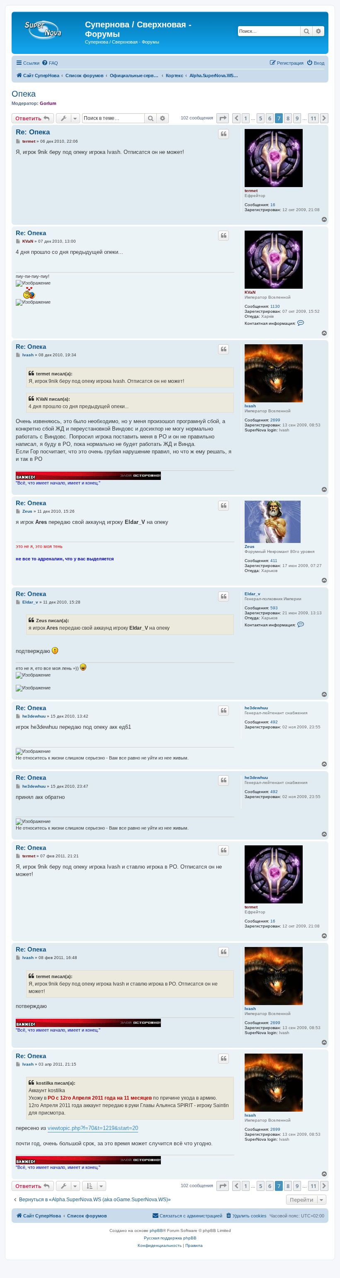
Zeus (250, 546)
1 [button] (245, 118)
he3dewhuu (256, 708)
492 (274, 722)
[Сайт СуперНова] (49, 27)
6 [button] (269, 118)
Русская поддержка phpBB (170, 1238)
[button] (222, 118)
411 (273, 560)
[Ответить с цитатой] (223, 134)
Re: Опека (33, 132)
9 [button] (297, 118)
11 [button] (313, 118)
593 (274, 608)
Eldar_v (252, 594)
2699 (275, 420)
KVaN (250, 292)
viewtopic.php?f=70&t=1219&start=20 (93, 1128)
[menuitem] (49, 63)
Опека (24, 93)
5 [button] (260, 118)
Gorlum (48, 103)
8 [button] (288, 118)
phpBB (156, 1230)
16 (272, 204)
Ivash (250, 406)
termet (251, 190)
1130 (275, 306)
